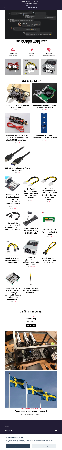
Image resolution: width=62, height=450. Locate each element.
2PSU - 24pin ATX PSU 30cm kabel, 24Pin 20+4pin (31, 231)
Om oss (7, 426)
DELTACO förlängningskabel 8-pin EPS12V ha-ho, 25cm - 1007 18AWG (30, 193)
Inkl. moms (36, 1)
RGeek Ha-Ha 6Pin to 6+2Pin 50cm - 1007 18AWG (49, 260)
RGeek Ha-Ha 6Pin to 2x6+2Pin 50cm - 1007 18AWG (31, 290)
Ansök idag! (30, 325)
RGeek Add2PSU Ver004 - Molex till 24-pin (49, 232)
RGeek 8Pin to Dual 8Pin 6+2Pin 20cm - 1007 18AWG (13, 260)
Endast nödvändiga (44, 446)
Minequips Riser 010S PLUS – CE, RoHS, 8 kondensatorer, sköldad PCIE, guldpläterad (17, 138)
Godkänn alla (18, 446)
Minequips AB (8, 430)
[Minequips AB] (31, 7)
